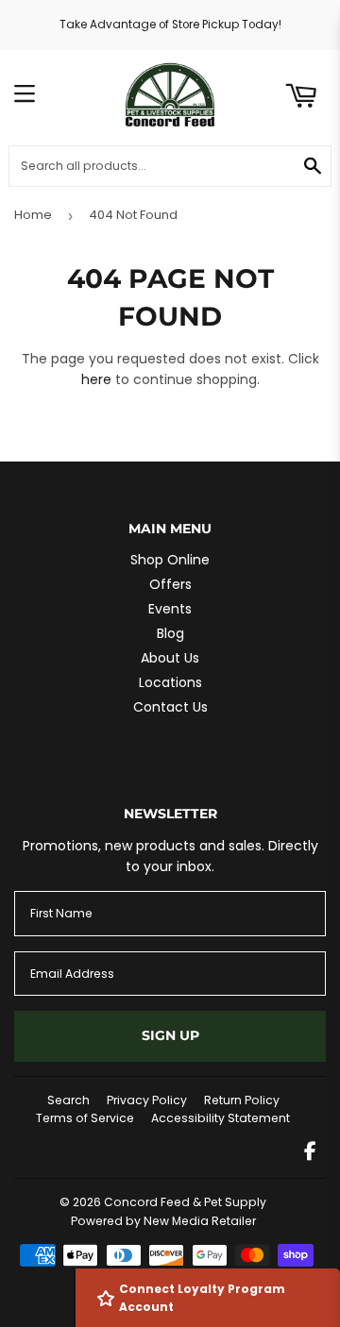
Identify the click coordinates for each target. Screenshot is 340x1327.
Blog (170, 633)
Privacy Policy (147, 1100)
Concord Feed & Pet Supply (185, 1202)
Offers (170, 584)
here (96, 379)
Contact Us (170, 706)
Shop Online (170, 559)
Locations (170, 682)
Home (33, 215)
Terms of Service (85, 1118)
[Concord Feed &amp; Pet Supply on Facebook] (310, 1153)
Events (170, 608)
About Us (170, 657)
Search (68, 1100)
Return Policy (242, 1100)
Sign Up (170, 1035)
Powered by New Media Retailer (163, 1221)
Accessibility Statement (220, 1118)
